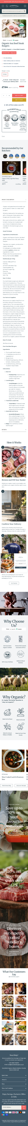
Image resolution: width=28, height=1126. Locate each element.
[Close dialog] (26, 554)
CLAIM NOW (20, 567)
